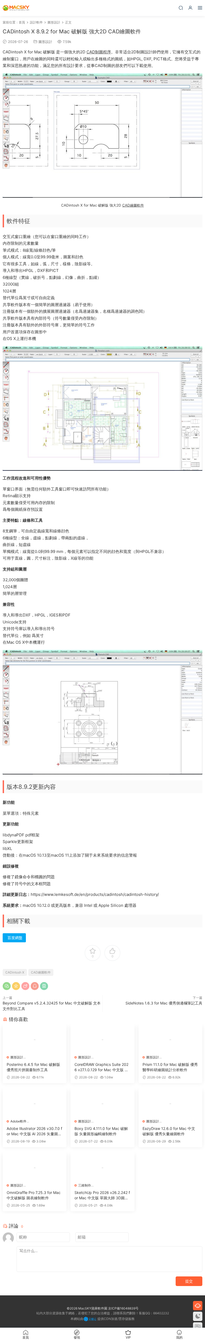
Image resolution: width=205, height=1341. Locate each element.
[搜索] (180, 7)
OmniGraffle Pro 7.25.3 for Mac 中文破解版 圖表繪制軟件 (34, 1195)
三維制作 (84, 1185)
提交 (189, 1281)
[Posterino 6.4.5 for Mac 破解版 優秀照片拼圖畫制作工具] (34, 1039)
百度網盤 (14, 937)
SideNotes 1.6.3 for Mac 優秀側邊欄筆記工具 (163, 1003)
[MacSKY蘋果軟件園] (16, 8)
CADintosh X (14, 972)
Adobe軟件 (18, 1121)
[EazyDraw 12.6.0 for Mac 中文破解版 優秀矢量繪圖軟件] (170, 1103)
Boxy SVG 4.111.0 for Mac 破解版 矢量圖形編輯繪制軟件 (101, 1131)
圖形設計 (45, 41)
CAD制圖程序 (98, 51)
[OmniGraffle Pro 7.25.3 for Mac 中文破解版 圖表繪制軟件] (34, 1167)
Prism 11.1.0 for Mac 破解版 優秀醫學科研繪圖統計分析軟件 (170, 1067)
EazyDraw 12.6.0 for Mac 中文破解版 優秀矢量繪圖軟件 (169, 1131)
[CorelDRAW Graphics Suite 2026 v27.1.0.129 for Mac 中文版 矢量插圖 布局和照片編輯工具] (102, 1039)
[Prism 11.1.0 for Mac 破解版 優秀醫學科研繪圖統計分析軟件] (170, 1039)
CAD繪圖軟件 (133, 205)
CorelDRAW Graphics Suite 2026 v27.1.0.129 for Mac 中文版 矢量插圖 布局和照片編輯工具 (101, 1067)
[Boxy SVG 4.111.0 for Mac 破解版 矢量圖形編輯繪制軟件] (102, 1103)
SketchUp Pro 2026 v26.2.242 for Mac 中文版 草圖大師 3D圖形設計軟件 (102, 1195)
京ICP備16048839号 (123, 1308)
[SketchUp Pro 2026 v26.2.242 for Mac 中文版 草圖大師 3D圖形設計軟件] (102, 1167)
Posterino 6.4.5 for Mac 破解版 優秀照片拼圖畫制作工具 (33, 1067)
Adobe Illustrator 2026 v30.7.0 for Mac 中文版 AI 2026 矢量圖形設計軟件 (34, 1131)
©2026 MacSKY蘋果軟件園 (87, 1308)
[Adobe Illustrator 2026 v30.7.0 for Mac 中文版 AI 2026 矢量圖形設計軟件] (34, 1103)
